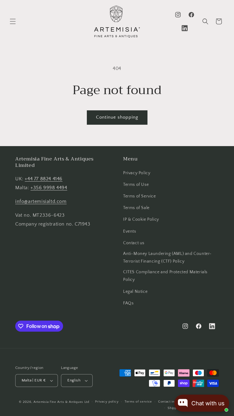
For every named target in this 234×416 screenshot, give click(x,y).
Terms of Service (139, 196)
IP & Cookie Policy (141, 219)
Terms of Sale (136, 207)
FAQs (128, 303)
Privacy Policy (136, 173)
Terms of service (138, 401)
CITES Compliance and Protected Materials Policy (165, 276)
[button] (13, 21)
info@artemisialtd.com (41, 201)
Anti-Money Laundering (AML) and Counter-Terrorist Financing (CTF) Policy (167, 257)
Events (129, 231)
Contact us (133, 243)
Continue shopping (117, 117)
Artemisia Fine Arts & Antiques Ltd (61, 402)
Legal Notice (135, 291)
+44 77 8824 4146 (43, 179)
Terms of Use (136, 184)
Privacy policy (107, 401)
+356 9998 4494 (48, 187)
